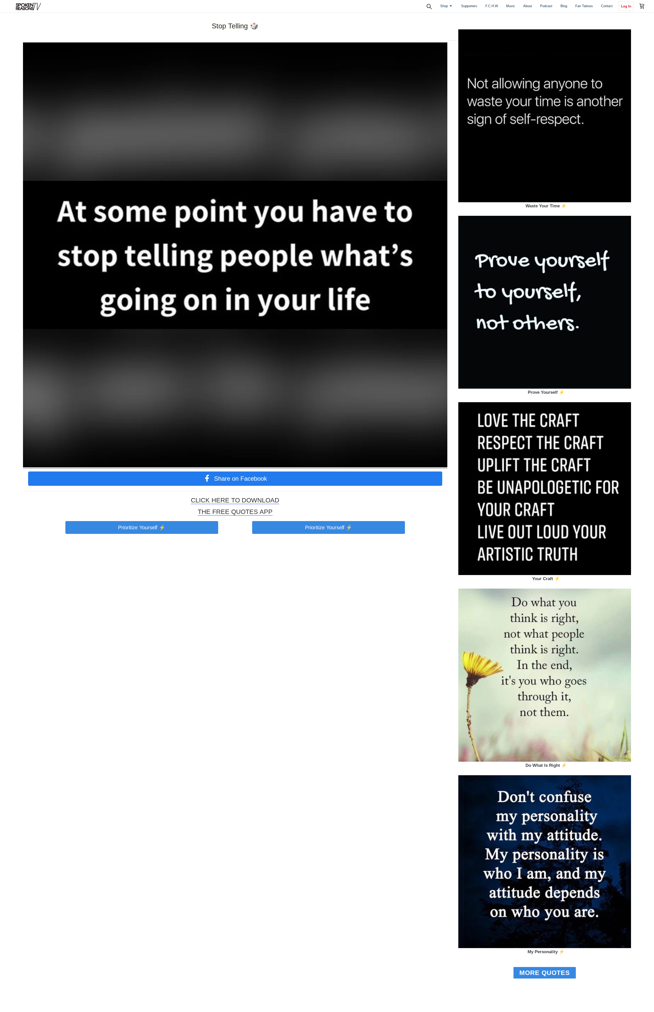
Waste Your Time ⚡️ (545, 206)
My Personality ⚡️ (546, 951)
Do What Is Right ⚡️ (546, 765)
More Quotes (544, 972)
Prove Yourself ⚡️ (546, 392)
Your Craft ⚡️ (546, 578)
